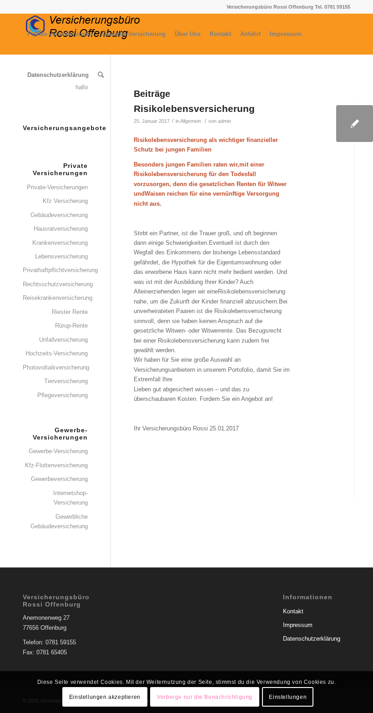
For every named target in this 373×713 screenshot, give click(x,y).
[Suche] (100, 75)
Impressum (298, 625)
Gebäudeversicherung (59, 215)
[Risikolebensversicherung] (354, 123)
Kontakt (293, 611)
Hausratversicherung (61, 228)
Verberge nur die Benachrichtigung (204, 697)
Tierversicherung (66, 381)
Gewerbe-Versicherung (58, 451)
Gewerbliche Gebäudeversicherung (59, 521)
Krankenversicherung (60, 242)
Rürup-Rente (71, 325)
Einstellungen (288, 697)
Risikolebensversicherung (194, 108)
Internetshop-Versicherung (70, 498)
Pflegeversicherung (62, 395)
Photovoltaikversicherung (55, 367)
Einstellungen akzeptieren (105, 697)
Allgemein (190, 121)
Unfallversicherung (63, 339)
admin (224, 121)
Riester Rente (70, 311)
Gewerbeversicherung (59, 478)
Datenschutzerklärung (311, 638)
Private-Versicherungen (57, 187)
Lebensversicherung (61, 256)
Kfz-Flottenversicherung (56, 465)
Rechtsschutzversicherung (55, 284)
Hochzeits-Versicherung (56, 353)
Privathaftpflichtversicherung (55, 270)
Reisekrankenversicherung (55, 297)
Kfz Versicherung (65, 200)
